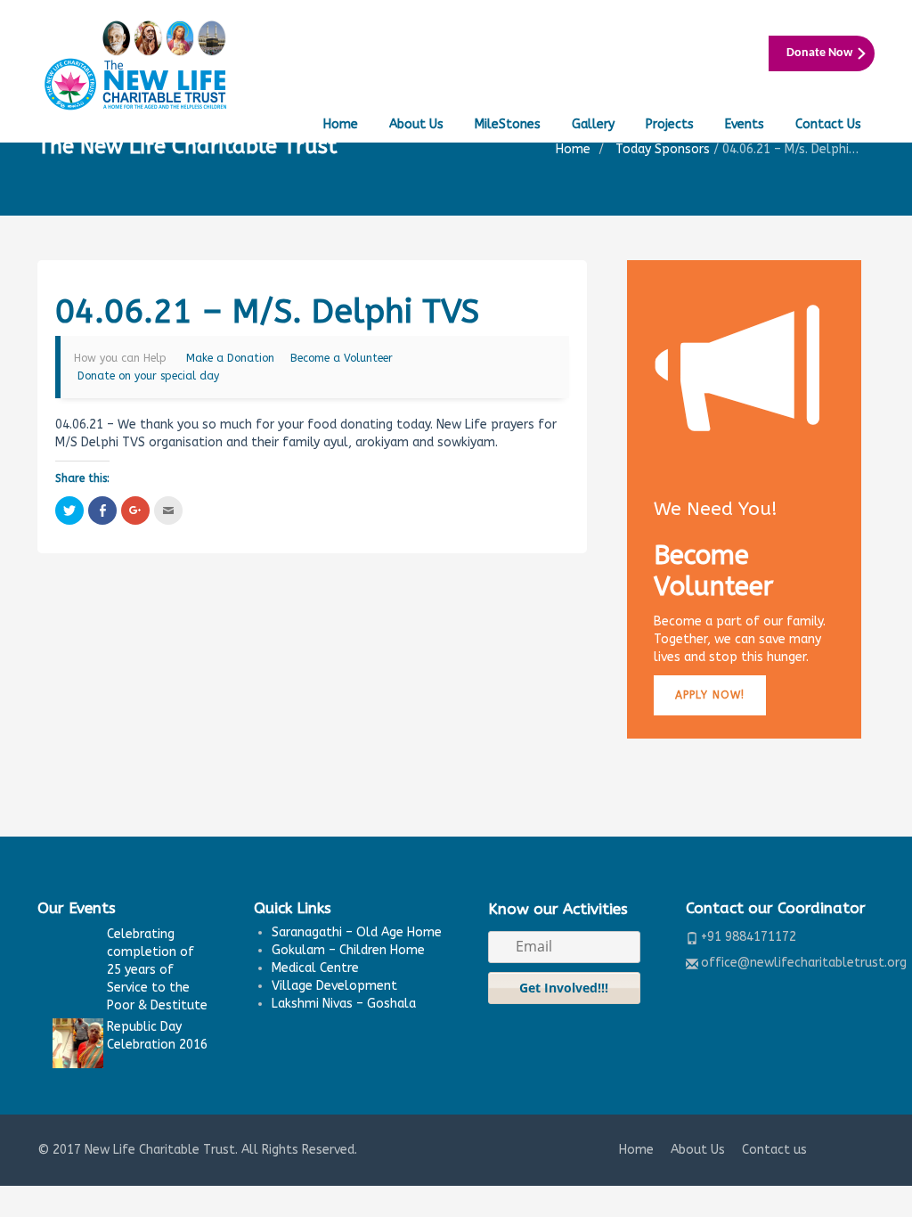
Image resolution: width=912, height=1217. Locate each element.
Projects (670, 124)
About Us (416, 124)
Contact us (774, 1149)
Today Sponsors (662, 149)
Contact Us (828, 124)
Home (340, 124)
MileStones (508, 124)
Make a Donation (230, 358)
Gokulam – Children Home (348, 950)
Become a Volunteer (341, 358)
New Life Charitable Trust (160, 1149)
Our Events (76, 908)
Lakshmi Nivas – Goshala (344, 1003)
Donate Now (819, 53)
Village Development (334, 985)
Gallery (593, 124)
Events (744, 124)
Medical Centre (315, 968)
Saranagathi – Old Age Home (357, 932)
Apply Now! (710, 695)
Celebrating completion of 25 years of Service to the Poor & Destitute (157, 970)
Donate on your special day (148, 376)
